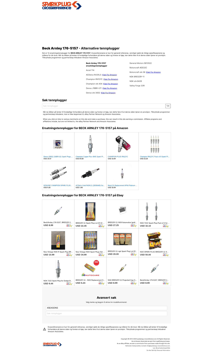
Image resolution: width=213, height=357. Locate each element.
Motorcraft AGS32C (138, 67)
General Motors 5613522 (141, 63)
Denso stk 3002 (93, 93)
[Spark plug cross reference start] (52, 344)
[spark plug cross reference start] (62, 9)
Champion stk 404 (94, 84)
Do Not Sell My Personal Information (158, 350)
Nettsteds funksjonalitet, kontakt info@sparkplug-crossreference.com (147, 346)
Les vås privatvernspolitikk (161, 348)
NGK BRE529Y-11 (137, 76)
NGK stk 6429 (136, 81)
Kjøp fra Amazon (109, 75)
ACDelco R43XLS (94, 75)
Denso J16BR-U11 (94, 88)
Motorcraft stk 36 (137, 72)
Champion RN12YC (94, 79)
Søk (168, 106)
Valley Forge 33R (137, 85)
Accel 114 (90, 70)
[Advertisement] (106, 27)
